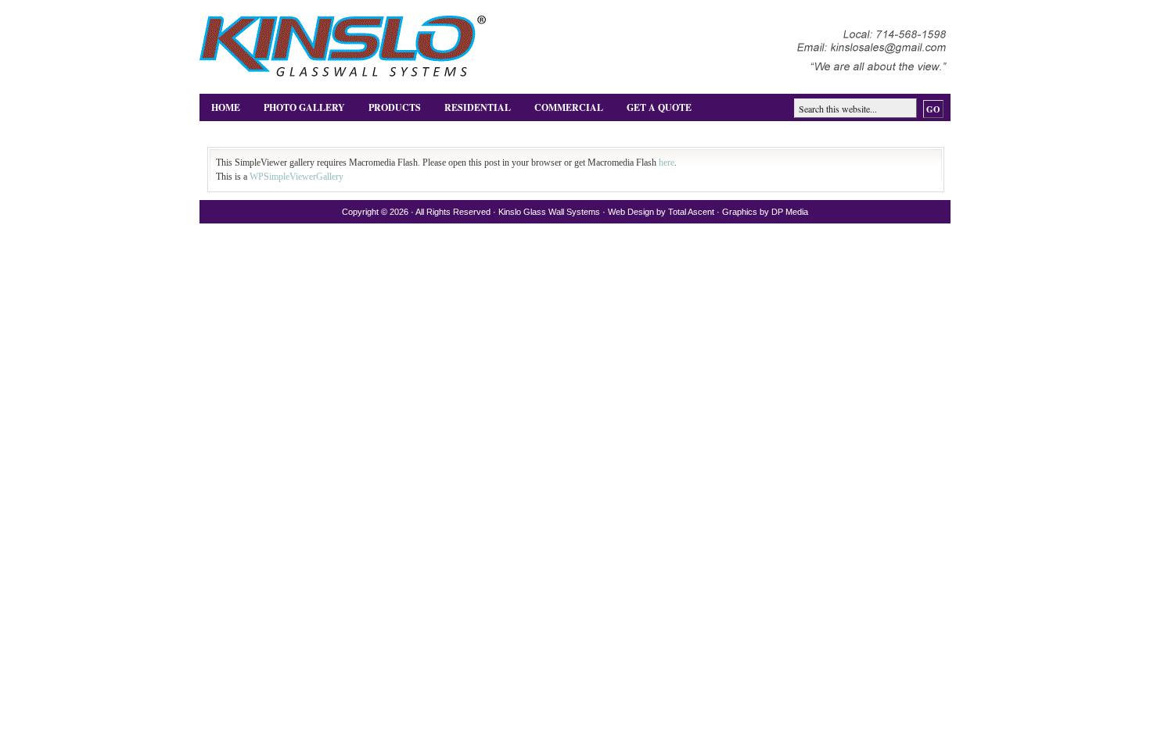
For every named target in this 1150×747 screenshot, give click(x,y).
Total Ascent (691, 211)
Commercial (568, 107)
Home (225, 107)
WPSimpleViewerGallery (296, 176)
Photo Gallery (304, 107)
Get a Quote (659, 107)
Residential (477, 107)
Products (394, 107)
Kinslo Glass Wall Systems (549, 211)
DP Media (789, 211)
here (666, 162)
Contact (234, 134)
